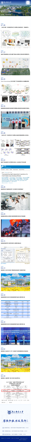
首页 (3, 14)
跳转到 (10, 402)
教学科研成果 (8, 14)
